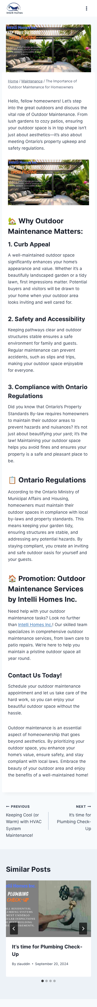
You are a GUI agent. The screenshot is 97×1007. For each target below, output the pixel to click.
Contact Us (24, 675)
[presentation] (48, 908)
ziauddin (23, 964)
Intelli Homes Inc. (35, 624)
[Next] (83, 929)
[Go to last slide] (14, 929)
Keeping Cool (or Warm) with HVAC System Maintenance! (24, 821)
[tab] (42, 981)
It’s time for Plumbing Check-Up (74, 818)
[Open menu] (86, 8)
